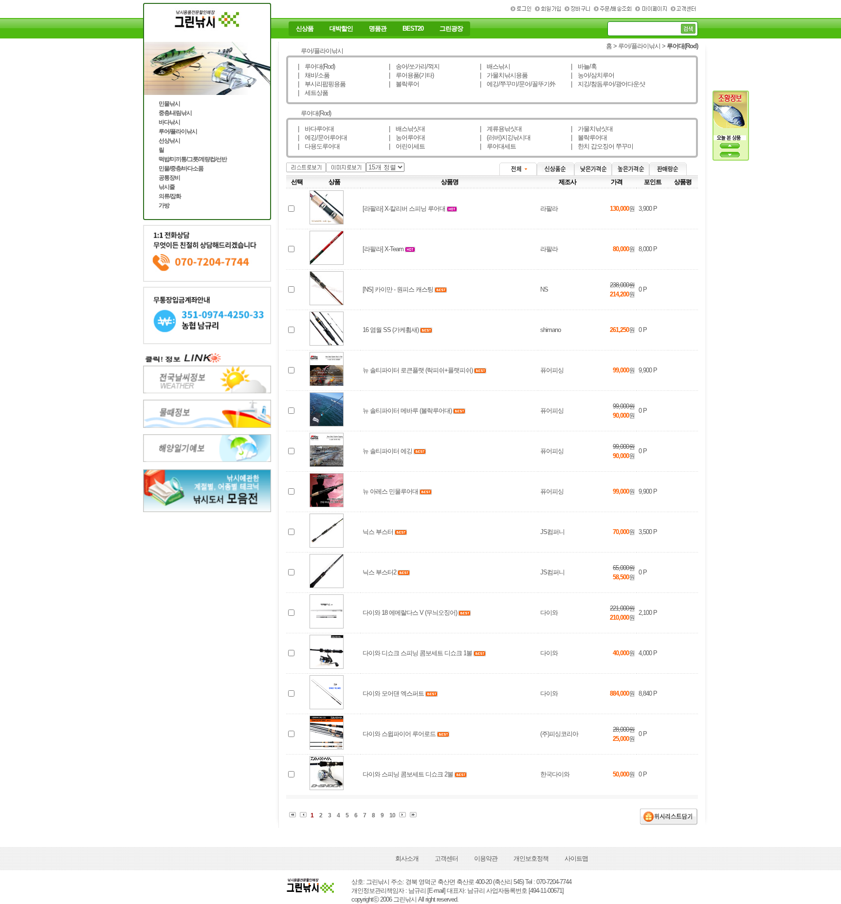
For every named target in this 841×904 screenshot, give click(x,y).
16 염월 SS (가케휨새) (391, 329)
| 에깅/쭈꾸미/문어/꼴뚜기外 (517, 84)
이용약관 (485, 858)
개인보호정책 (530, 858)
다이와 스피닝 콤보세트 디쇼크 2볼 (408, 774)
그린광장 (451, 28)
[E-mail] (436, 890)
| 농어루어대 (407, 137)
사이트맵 (576, 858)
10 (392, 815)
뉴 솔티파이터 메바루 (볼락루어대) (407, 410)
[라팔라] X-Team (383, 249)
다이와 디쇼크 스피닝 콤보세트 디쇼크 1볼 (417, 653)
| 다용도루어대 (319, 146)
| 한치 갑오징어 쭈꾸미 (602, 146)
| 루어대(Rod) (316, 66)
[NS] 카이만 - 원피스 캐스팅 (398, 289)
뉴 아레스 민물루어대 (390, 491)
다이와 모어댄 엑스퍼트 (393, 693)
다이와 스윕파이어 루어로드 (399, 734)
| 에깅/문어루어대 (322, 137)
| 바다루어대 (316, 128)
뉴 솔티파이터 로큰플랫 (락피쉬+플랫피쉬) (418, 370)
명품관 (377, 28)
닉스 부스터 (378, 531)
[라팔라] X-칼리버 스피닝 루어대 (404, 208)
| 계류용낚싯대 (501, 128)
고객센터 (446, 858)
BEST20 (412, 28)
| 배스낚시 (495, 66)
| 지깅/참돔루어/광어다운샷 (608, 84)
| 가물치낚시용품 (504, 75)
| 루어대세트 (498, 146)
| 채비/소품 (313, 75)
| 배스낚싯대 (407, 128)
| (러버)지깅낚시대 (505, 137)
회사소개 (407, 858)
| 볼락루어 (404, 84)
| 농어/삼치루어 (592, 75)
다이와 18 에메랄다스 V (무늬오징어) (410, 612)
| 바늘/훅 (584, 66)
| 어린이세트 (407, 146)
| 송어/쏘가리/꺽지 (414, 66)
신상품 (304, 28)
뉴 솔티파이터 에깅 (387, 451)
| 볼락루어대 (589, 137)
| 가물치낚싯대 (592, 128)
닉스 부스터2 (379, 572)
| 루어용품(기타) (411, 75)
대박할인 (341, 28)
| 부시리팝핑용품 (322, 84)
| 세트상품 (313, 92)
